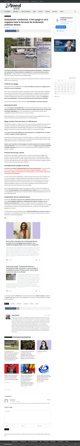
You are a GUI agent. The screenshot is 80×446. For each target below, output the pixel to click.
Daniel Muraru (7, 27)
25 (62, 91)
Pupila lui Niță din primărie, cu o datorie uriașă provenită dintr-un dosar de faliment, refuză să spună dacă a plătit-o (11, 378)
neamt (36, 303)
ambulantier (19, 303)
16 (55, 89)
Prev (6, 389)
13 (68, 86)
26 (65, 91)
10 (58, 86)
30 (55, 93)
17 (58, 89)
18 (62, 89)
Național (48, 11)
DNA (34, 11)
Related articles (8, 337)
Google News (61, 30)
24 (58, 91)
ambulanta (13, 303)
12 (65, 86)
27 (68, 91)
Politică (40, 11)
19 (65, 89)
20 (68, 89)
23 (55, 91)
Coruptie (31, 303)
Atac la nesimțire (26, 11)
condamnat (26, 303)
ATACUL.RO (18, 296)
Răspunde (49, 399)
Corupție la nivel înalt (42, 351)
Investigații (7, 11)
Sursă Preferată (61, 26)
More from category (26, 337)
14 (71, 86)
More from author (16, 337)
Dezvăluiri (15, 11)
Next (9, 389)
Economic (54, 11)
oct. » (59, 96)
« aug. (55, 96)
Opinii (61, 11)
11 (62, 86)
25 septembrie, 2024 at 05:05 (15, 401)
